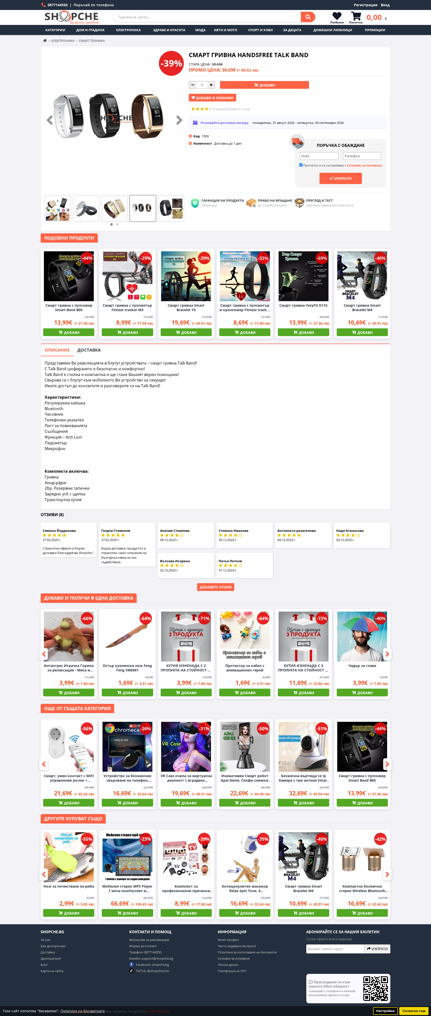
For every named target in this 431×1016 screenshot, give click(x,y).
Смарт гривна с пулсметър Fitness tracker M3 (127, 307)
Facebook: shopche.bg (152, 964)
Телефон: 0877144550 (145, 952)
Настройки (385, 1011)
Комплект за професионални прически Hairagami (186, 888)
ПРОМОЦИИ (375, 30)
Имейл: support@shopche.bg (151, 958)
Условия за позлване (234, 958)
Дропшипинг (51, 958)
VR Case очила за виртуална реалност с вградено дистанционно (186, 778)
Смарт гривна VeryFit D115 (303, 305)
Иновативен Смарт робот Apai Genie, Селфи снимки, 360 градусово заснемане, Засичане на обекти (245, 778)
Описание (57, 350)
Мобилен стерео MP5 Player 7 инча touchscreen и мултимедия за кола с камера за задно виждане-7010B (127, 888)
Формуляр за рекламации (149, 939)
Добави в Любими (214, 97)
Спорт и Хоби (260, 30)
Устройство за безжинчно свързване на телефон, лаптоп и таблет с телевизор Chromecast (127, 778)
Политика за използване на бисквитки (247, 952)
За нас (45, 939)
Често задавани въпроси (237, 946)
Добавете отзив (215, 587)
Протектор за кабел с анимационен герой (244, 667)
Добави (267, 85)
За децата (292, 30)
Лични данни (228, 964)
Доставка (89, 350)
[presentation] (49, 120)
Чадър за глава (362, 665)
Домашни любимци (333, 30)
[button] (111, 224)
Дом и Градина (90, 30)
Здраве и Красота (169, 30)
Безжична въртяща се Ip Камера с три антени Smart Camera (303, 778)
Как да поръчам (53, 946)
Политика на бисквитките (83, 1011)
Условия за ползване (364, 165)
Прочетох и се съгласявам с (342, 165)
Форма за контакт (143, 946)
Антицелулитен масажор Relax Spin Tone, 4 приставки (245, 888)
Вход (385, 4)
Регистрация (365, 4)
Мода (200, 30)
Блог (44, 964)
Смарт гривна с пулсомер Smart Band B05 (68, 307)
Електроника (128, 30)
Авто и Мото (225, 30)
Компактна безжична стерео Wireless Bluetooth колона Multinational (362, 888)
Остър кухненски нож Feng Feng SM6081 (127, 667)
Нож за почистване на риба (68, 886)
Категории (55, 30)
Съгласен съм (414, 1011)
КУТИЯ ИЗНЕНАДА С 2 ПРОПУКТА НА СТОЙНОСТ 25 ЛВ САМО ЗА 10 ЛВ (186, 667)
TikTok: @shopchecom (152, 971)
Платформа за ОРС (232, 971)
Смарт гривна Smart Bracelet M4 (362, 307)
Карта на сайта (52, 971)
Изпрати (342, 178)
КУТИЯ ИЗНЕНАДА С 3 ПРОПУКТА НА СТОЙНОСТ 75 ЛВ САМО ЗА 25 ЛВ (303, 667)
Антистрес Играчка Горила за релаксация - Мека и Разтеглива (69, 667)
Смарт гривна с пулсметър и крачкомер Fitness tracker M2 (244, 307)
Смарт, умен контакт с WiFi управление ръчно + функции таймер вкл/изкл (69, 778)
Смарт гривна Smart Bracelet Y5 (186, 307)
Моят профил (228, 939)
